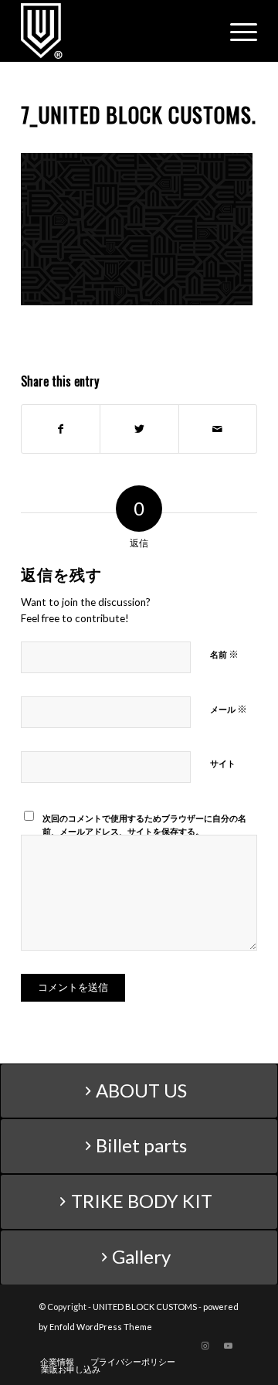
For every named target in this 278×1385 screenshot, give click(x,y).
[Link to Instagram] (204, 1345)
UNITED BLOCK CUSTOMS (145, 1307)
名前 (224, 654)
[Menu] (236, 31)
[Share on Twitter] (139, 429)
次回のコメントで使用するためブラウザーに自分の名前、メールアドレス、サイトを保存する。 (144, 824)
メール (228, 709)
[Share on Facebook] (61, 429)
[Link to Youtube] (227, 1345)
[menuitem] (57, 1362)
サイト (223, 763)
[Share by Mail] (217, 429)
